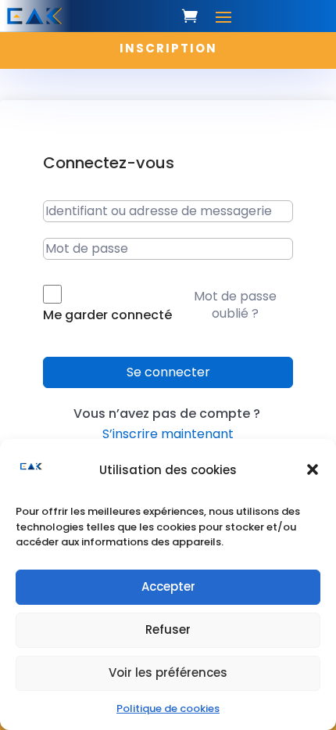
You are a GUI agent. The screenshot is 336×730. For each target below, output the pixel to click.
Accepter (168, 586)
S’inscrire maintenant (168, 434)
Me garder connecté (107, 315)
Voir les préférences (168, 672)
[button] (312, 469)
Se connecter (168, 372)
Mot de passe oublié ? (235, 304)
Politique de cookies (168, 708)
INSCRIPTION (168, 48)
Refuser (168, 629)
